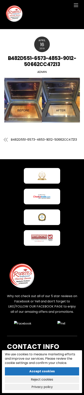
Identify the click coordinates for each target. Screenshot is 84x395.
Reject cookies (42, 379)
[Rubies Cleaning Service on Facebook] (22, 323)
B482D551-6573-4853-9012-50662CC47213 (42, 61)
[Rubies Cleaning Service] (14, 22)
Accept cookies (42, 371)
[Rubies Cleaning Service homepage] (21, 276)
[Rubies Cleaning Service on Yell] (61, 323)
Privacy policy (42, 387)
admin (42, 72)
